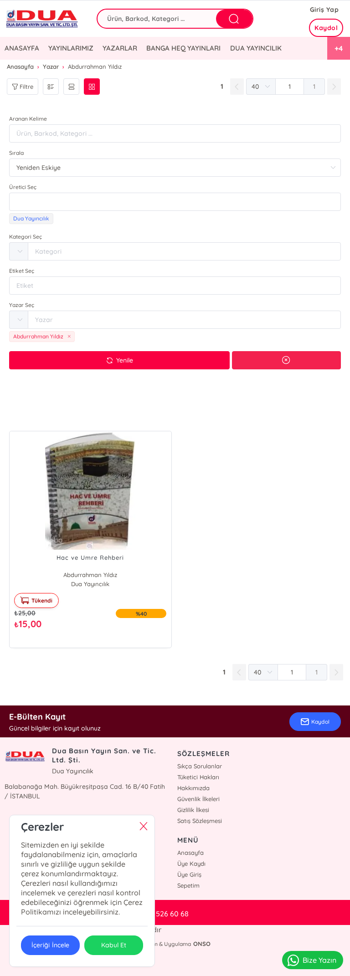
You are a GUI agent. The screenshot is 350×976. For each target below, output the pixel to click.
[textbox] (175, 202)
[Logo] (44, 19)
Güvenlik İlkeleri (198, 798)
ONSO (202, 943)
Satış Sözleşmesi (199, 820)
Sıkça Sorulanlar (199, 766)
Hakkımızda (193, 788)
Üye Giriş (189, 874)
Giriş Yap (324, 9)
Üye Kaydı (191, 863)
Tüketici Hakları (198, 777)
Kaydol (326, 28)
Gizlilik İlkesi (193, 809)
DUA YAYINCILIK (256, 48)
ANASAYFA (22, 48)
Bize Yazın (319, 960)
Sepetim (188, 885)
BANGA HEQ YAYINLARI (183, 48)
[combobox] (175, 202)
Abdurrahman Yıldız (90, 574)
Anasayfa (190, 852)
